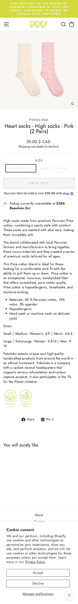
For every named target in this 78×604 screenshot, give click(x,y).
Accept (38, 572)
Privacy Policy (35, 561)
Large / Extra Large (54, 168)
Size (39, 160)
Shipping (24, 146)
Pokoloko (39, 120)
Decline (38, 583)
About (39, 515)
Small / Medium (21, 168)
